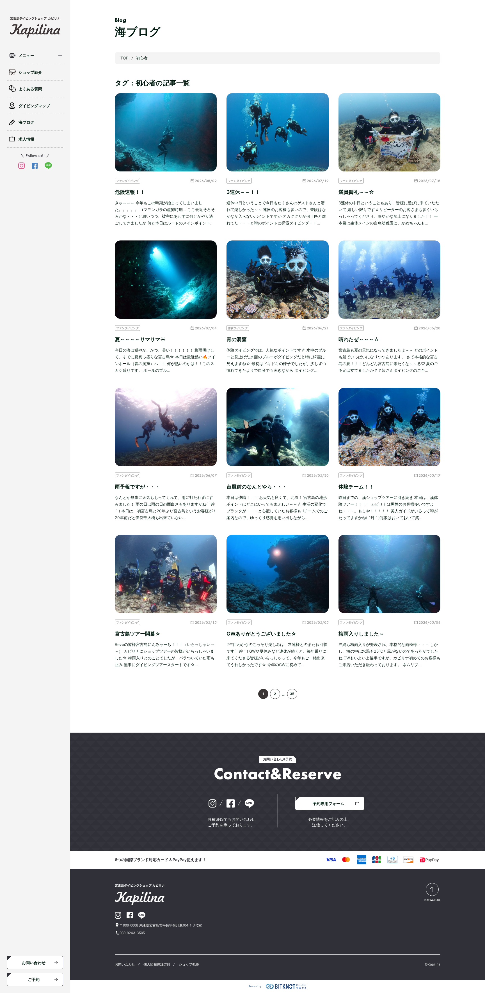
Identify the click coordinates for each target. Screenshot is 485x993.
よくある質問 (30, 88)
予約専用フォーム (328, 803)
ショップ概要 (189, 964)
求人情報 (26, 139)
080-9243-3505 (132, 933)
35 (292, 694)
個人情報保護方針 (156, 964)
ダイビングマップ (34, 105)
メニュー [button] (26, 55)
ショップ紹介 (30, 72)
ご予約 (34, 979)
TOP (124, 58)
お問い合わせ (33, 962)
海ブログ (26, 122)
